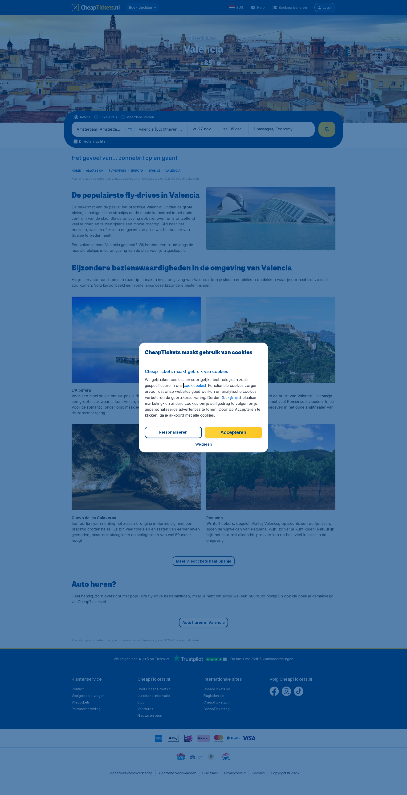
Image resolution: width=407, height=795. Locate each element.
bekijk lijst (231, 397)
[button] (203, 444)
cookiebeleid (195, 385)
